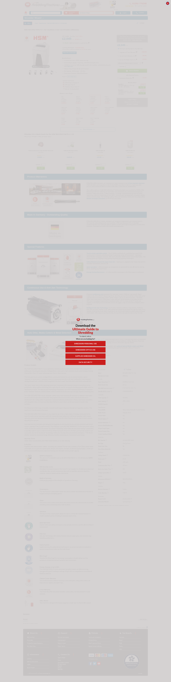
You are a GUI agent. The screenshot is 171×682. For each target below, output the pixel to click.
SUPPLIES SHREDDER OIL (85, 356)
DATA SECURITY (85, 362)
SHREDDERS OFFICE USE (85, 350)
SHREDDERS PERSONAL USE (85, 344)
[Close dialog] (167, 3)
